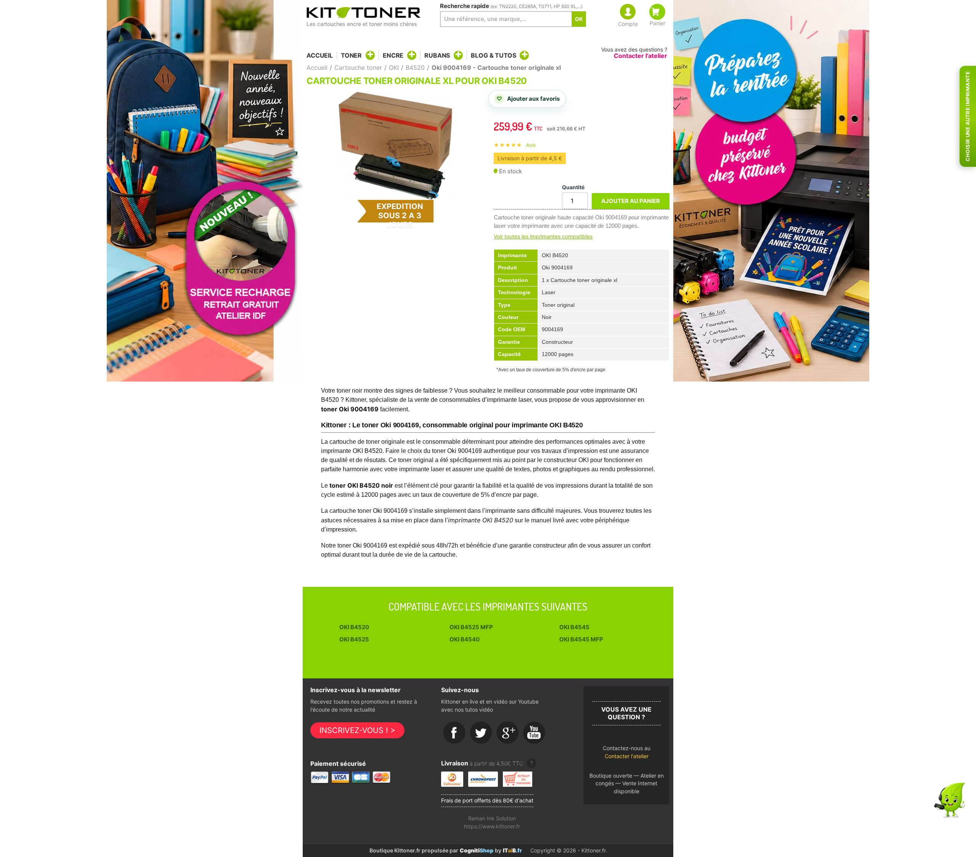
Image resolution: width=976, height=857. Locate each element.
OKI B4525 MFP (471, 627)
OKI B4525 (354, 639)
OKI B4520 (354, 627)
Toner (351, 55)
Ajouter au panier (630, 201)
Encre (393, 55)
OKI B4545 (574, 627)
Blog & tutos (493, 55)
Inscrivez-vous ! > (357, 730)
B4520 (415, 67)
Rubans (437, 55)
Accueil (320, 55)
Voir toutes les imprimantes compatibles (543, 236)
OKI (394, 67)
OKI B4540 (464, 639)
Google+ (507, 733)
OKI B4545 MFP (581, 639)
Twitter (481, 733)
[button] (626, 754)
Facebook (454, 733)
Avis (531, 145)
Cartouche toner (358, 67)
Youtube (534, 733)
